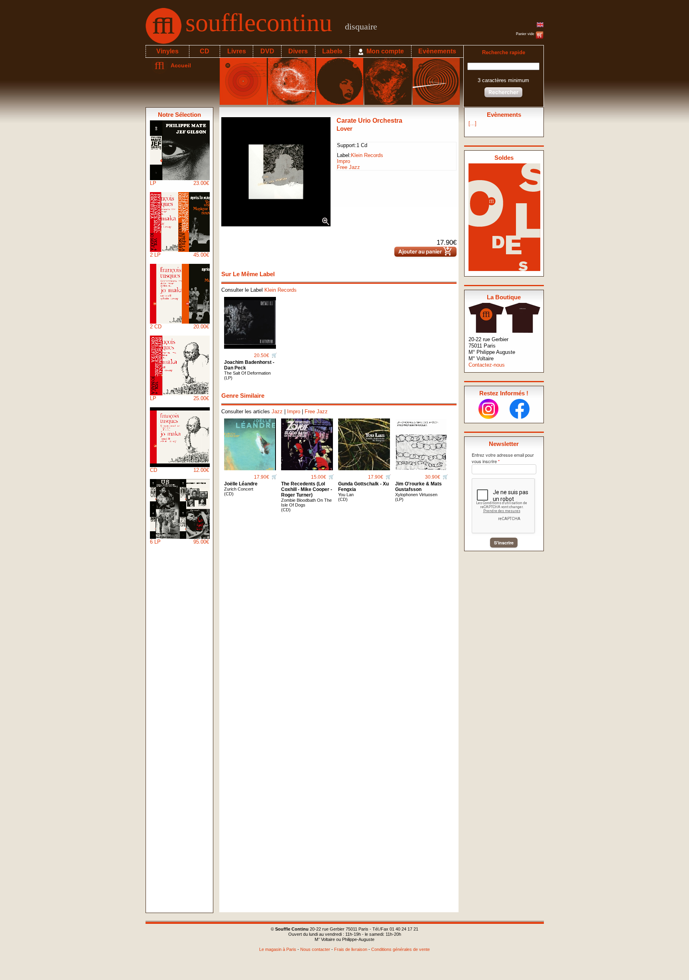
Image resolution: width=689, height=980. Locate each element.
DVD (267, 51)
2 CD (179, 327)
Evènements (437, 51)
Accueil (179, 65)
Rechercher (503, 92)
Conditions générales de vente (400, 949)
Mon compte (384, 51)
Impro (343, 161)
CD (204, 51)
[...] (472, 123)
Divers (298, 51)
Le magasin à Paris (277, 949)
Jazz (277, 411)
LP (179, 183)
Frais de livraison (350, 949)
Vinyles (167, 51)
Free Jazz (348, 167)
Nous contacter (315, 949)
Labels (332, 51)
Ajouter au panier (425, 252)
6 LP (179, 542)
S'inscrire (504, 543)
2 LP (179, 255)
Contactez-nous (487, 365)
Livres (236, 51)
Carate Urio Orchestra (369, 120)
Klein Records (367, 155)
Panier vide (525, 34)
